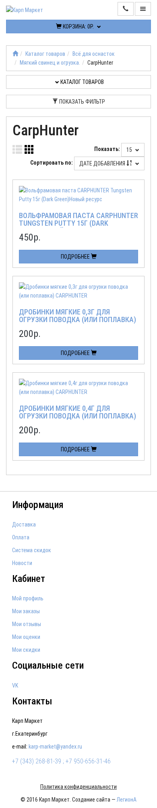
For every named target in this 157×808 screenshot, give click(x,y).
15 (129, 150)
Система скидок (31, 550)
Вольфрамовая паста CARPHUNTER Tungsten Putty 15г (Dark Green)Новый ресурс (78, 223)
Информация (38, 504)
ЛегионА (126, 799)
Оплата (20, 537)
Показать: (107, 149)
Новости (22, 563)
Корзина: (78, 26)
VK (15, 685)
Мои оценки (26, 637)
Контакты (32, 701)
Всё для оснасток (93, 54)
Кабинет (28, 578)
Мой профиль (27, 598)
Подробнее (76, 256)
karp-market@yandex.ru (55, 746)
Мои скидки (26, 650)
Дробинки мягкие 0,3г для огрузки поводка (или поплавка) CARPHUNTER (77, 320)
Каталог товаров (45, 54)
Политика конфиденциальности (78, 787)
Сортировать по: (51, 162)
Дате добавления (102, 163)
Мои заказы (26, 611)
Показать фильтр (81, 101)
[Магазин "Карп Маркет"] (15, 54)
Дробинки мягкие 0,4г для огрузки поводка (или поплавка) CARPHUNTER (77, 416)
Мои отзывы (26, 624)
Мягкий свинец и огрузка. (50, 62)
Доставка (24, 524)
